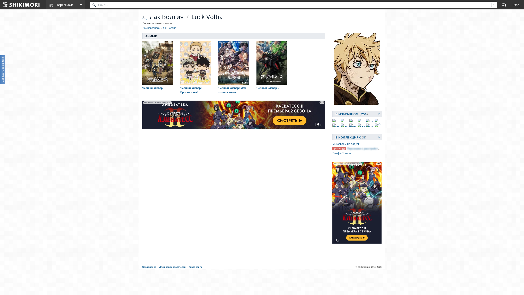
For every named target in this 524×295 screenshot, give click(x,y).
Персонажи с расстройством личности (371, 148)
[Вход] (515, 4)
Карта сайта (195, 267)
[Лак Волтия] (357, 69)
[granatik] (335, 120)
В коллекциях (350, 137)
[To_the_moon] (344, 125)
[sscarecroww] (335, 125)
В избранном (351, 114)
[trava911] (352, 125)
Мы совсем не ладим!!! (346, 144)
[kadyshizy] (361, 120)
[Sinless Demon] (378, 120)
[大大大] (378, 125)
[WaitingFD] (361, 125)
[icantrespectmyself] (344, 120)
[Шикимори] (21, 4)
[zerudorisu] (369, 125)
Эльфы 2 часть (341, 153)
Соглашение (149, 267)
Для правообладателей (172, 267)
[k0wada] (352, 120)
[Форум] (504, 4)
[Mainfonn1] (369, 120)
